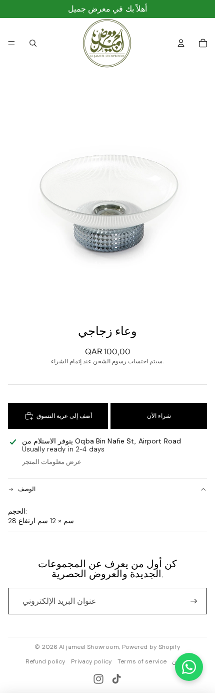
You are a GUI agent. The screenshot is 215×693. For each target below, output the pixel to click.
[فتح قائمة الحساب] (181, 43)
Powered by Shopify (151, 647)
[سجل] (193, 601)
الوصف (27, 489)
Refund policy (46, 661)
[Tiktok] (116, 679)
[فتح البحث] (33, 43)
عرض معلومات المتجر (52, 461)
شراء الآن (159, 416)
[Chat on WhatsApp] (189, 667)
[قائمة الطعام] (11, 43)
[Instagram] (98, 679)
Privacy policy (91, 661)
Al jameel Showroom (89, 647)
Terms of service (142, 661)
